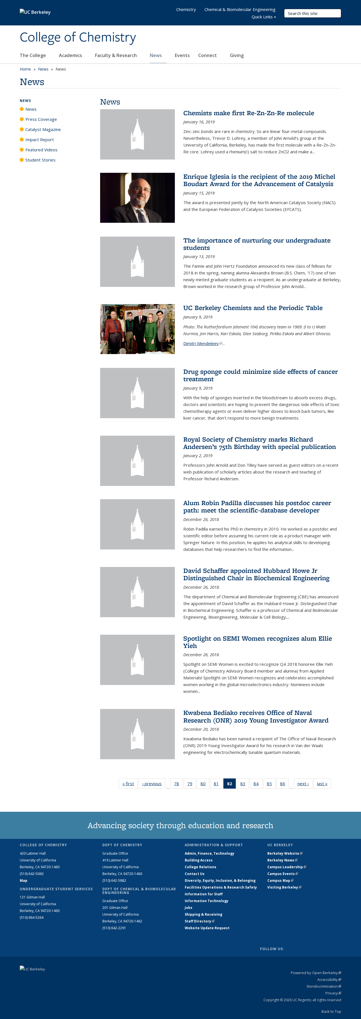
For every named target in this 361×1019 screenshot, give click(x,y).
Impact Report (39, 139)
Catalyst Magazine (43, 129)
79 (191, 785)
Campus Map (280, 880)
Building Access (199, 860)
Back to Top (331, 1011)
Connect (208, 55)
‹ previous (153, 783)
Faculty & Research (116, 55)
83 (244, 785)
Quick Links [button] (262, 16)
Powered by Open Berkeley (316, 972)
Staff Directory (200, 921)
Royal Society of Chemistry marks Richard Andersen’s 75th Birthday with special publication (259, 443)
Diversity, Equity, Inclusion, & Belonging (220, 880)
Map (23, 880)
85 (271, 785)
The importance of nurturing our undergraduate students (257, 244)
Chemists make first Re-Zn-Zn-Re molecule (248, 112)
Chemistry (186, 9)
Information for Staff (204, 894)
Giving (237, 55)
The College (33, 55)
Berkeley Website (285, 853)
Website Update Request (207, 928)
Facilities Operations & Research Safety (221, 887)
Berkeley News (282, 860)
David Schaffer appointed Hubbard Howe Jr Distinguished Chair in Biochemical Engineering (256, 574)
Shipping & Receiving (203, 914)
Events (182, 55)
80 (205, 785)
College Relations (200, 867)
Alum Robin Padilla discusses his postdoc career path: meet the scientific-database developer (257, 506)
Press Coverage (41, 119)
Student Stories (40, 160)
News (156, 55)
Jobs (188, 907)
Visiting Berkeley (284, 887)
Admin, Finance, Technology (209, 853)
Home (25, 69)
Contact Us (194, 873)
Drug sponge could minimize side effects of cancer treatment (260, 375)
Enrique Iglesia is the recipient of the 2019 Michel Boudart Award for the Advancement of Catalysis (259, 180)
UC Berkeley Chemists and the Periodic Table (253, 307)
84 (258, 785)
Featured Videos (41, 149)
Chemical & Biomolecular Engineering (240, 9)
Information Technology (206, 900)
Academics (71, 55)
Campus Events (282, 873)
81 (218, 785)
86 (284, 785)
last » (324, 783)
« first (130, 783)
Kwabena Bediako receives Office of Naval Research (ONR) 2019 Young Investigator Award (256, 716)
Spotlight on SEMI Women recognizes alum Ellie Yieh (257, 642)
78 (178, 785)
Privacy (333, 993)
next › (305, 783)
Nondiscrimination (324, 986)
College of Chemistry (78, 37)
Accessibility (329, 979)
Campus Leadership (286, 867)
